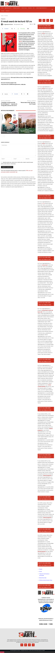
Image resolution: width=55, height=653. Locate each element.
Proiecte (6, 15)
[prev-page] (2, 136)
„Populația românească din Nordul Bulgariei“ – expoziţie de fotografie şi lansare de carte (9, 104)
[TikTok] (47, 20)
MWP (44, 650)
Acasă (2, 15)
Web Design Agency (38, 650)
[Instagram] (44, 20)
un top (43, 33)
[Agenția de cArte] (2, 24)
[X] (51, 20)
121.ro (20, 41)
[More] (28, 28)
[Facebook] (40, 20)
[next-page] (4, 136)
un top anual (45, 265)
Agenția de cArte (9, 24)
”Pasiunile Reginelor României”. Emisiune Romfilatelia (9, 132)
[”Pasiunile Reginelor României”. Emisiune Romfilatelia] (9, 123)
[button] (52, 9)
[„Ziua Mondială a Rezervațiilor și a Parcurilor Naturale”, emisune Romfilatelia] (27, 123)
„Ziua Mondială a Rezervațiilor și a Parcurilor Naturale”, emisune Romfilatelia (27, 131)
